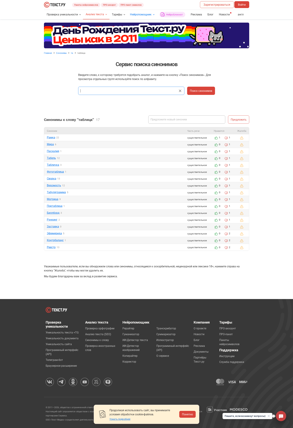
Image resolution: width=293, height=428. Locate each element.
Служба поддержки (231, 362)
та (72, 53)
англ (241, 14)
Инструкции (227, 356)
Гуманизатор (130, 334)
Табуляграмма (56, 192)
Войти (242, 4)
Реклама (196, 14)
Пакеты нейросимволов (86, 5)
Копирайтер (130, 355)
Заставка (53, 226)
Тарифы (117, 14)
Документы (201, 351)
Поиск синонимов (201, 91)
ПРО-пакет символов (131, 5)
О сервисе (162, 355)
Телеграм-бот (54, 360)
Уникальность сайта (59, 344)
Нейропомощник (140, 14)
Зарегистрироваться (217, 4)
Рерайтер (128, 328)
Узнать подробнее (119, 419)
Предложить (238, 119)
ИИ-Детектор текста (135, 340)
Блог (210, 14)
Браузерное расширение (61, 365)
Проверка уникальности (62, 14)
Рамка (51, 137)
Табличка (53, 164)
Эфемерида (54, 233)
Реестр (51, 247)
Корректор (129, 361)
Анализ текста (95, 14)
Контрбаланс (55, 240)
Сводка (51, 178)
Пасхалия (53, 151)
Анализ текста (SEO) (98, 334)
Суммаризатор (165, 334)
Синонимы (61, 53)
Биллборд (53, 212)
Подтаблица (54, 206)
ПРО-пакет (226, 334)
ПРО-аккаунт (109, 5)
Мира (50, 144)
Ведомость (54, 185)
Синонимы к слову (97, 340)
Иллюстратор (165, 340)
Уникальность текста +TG (62, 332)
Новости (199, 334)
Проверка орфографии (99, 328)
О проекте (200, 328)
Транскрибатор (166, 328)
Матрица (52, 199)
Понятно (187, 414)
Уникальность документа (62, 338)
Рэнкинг (52, 219)
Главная (48, 53)
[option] (146, 35)
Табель (51, 158)
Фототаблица (55, 171)
